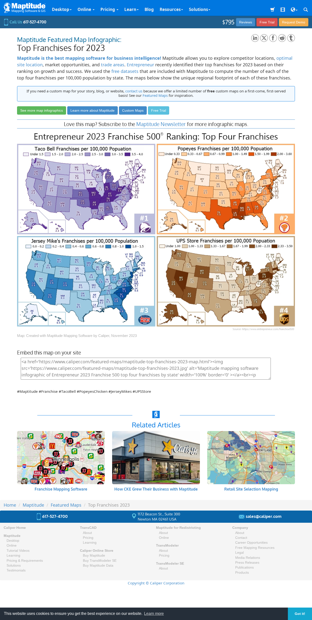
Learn (130, 9)
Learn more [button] (154, 613)
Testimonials (16, 570)
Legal (239, 552)
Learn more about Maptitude (92, 110)
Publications (244, 567)
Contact (241, 538)
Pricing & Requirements (25, 560)
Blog (149, 9)
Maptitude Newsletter (161, 124)
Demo (293, 22)
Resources (170, 9)
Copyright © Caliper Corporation (156, 583)
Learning (13, 555)
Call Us (27, 22)
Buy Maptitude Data (98, 565)
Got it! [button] (300, 614)
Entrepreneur (140, 65)
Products (242, 572)
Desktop (60, 9)
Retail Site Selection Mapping (251, 489)
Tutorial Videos (18, 550)
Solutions (198, 9)
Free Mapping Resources (254, 548)
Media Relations (247, 558)
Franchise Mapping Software (61, 489)
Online (85, 9)
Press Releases (247, 562)
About (87, 533)
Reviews (245, 22)
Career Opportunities (251, 542)
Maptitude (12, 536)
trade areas (112, 65)
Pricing (108, 9)
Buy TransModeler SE (100, 560)
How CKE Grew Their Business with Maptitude (156, 489)
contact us (133, 91)
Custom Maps (133, 110)
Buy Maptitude (94, 555)
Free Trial (267, 22)
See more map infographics (41, 110)
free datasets (124, 71)
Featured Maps (155, 95)
